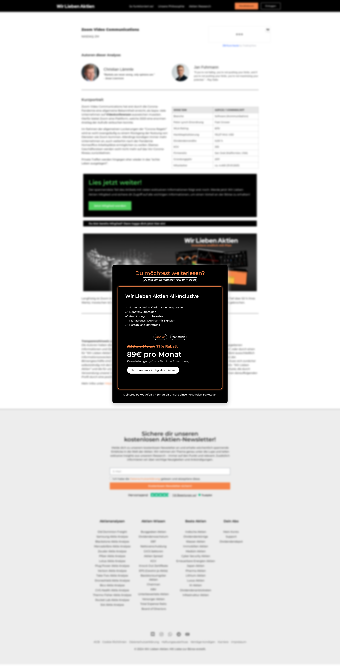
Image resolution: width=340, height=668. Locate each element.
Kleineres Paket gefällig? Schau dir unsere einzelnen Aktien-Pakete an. (170, 394)
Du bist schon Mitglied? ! (170, 279)
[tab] (160, 337)
